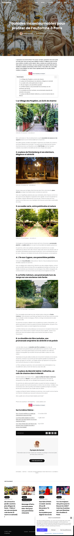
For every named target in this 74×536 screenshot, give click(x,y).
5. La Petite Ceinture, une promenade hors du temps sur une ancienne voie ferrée (34, 87)
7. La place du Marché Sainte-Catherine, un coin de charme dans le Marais (36, 94)
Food (36, 2)
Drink (42, 2)
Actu (65, 2)
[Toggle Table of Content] (55, 77)
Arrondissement (32, 531)
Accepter (42, 530)
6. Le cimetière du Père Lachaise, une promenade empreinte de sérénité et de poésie (35, 91)
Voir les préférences (65, 530)
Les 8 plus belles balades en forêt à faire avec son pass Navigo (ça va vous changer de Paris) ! (26, 419)
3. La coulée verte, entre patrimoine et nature (31, 83)
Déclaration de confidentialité (58, 533)
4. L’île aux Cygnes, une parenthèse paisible (30, 84)
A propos (26, 531)
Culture (50, 2)
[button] (71, 517)
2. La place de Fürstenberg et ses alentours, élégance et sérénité (36, 81)
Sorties (58, 2)
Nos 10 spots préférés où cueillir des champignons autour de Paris (25, 414)
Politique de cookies (48, 533)
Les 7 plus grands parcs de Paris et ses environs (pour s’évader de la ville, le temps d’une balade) (26, 425)
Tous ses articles (37, 460)
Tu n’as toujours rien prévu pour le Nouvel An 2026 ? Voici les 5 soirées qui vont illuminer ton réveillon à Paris (63, 508)
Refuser (53, 530)
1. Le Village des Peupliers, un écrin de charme (31, 79)
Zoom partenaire (27, 499)
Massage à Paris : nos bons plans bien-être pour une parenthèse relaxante (28, 508)
